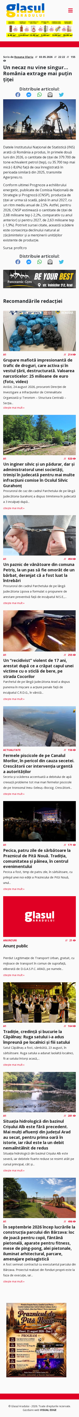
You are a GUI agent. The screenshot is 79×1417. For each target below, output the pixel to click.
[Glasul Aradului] (16, 10)
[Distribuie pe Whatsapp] (39, 95)
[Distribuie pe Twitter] (61, 95)
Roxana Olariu (23, 57)
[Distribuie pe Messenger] (28, 95)
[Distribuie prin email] (50, 95)
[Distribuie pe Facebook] (17, 95)
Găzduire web (31, 1410)
